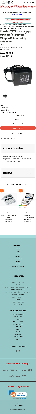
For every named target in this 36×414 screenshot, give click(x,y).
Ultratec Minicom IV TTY (8, 216)
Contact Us (18, 259)
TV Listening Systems (18, 302)
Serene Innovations (18, 314)
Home (18, 249)
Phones (18, 284)
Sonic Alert (18, 317)
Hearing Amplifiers (18, 297)
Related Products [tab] (16, 184)
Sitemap (18, 269)
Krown (18, 332)
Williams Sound (18, 324)
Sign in (14, 266)
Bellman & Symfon (18, 322)
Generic (18, 319)
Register (21, 266)
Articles (18, 264)
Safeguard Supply (18, 337)
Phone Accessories (18, 294)
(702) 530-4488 (18, 14)
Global (18, 261)
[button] (18, 395)
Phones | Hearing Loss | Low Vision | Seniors (18, 292)
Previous (3, 411)
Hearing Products (18, 282)
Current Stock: (18, 116)
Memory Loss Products (18, 289)
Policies (18, 254)
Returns (18, 256)
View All (18, 339)
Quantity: (18, 120)
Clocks (18, 279)
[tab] (18, 148)
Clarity (18, 329)
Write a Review (5, 50)
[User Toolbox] (27, 2)
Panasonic (18, 334)
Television (18, 299)
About (18, 251)
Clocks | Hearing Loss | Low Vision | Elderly (18, 287)
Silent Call (18, 327)
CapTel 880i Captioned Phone (27, 216)
